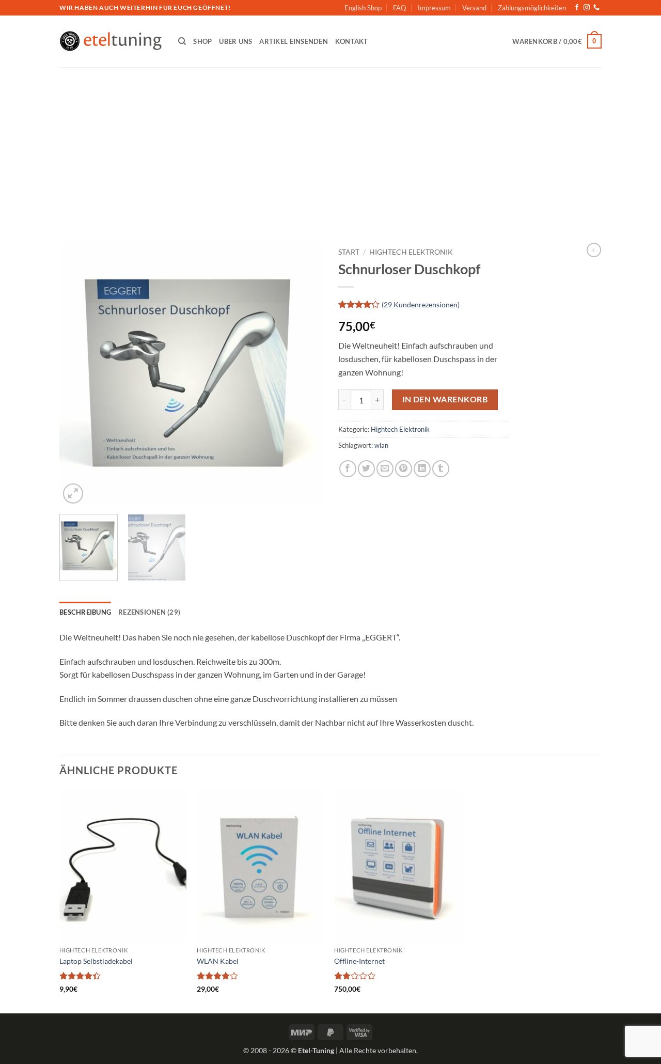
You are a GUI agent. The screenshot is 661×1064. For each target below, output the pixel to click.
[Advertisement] (330, 144)
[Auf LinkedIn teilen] (422, 468)
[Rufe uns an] (596, 7)
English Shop (363, 8)
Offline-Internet (359, 961)
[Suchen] (182, 41)
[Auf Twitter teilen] (366, 468)
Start (348, 252)
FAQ (399, 8)
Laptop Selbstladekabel (96, 961)
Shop (202, 41)
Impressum (434, 8)
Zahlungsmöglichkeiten (532, 8)
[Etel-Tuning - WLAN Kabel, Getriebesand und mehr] (111, 41)
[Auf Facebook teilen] (347, 468)
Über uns (235, 41)
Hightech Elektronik (411, 252)
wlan (381, 445)
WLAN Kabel (218, 961)
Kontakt (351, 41)
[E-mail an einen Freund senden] (385, 468)
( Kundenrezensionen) (421, 304)
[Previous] (77, 374)
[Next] (304, 374)
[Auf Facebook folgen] (577, 7)
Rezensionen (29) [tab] (149, 612)
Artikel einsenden (293, 41)
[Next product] (594, 250)
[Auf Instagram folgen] (587, 7)
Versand (474, 8)
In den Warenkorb (444, 399)
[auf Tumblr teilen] (440, 468)
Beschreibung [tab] (85, 612)
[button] (557, 41)
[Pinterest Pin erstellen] (403, 468)
